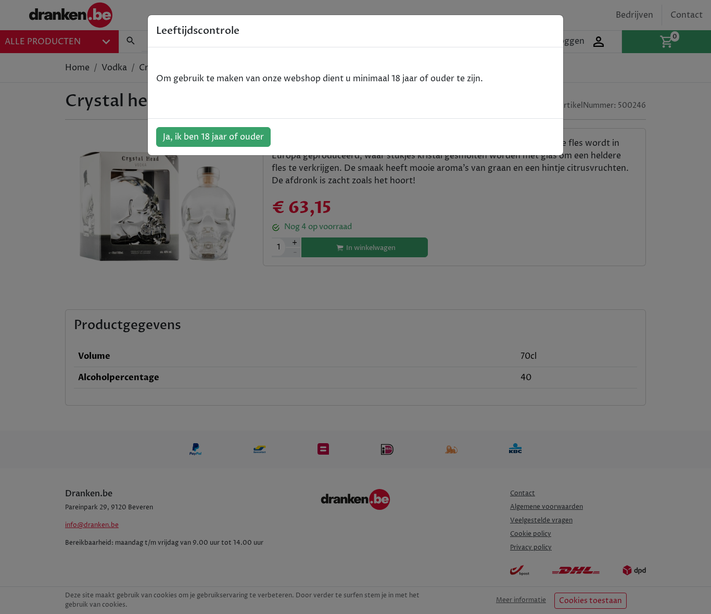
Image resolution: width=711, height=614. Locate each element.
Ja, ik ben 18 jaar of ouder (213, 137)
